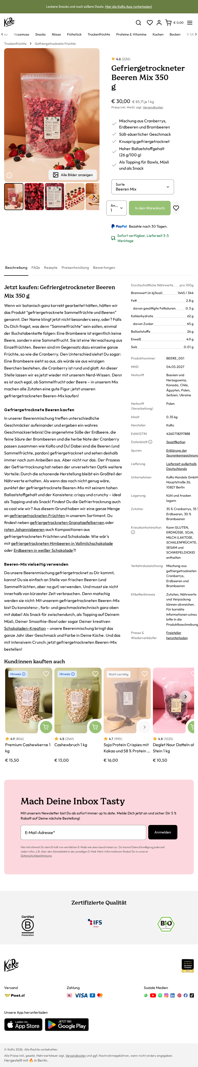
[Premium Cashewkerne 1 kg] (28, 715)
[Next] (196, 34)
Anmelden (162, 832)
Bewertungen (104, 267)
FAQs (35, 267)
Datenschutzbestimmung (36, 855)
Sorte (120, 184)
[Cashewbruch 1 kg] (78, 715)
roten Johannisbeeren (24, 529)
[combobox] (141, 189)
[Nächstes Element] (94, 196)
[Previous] (2, 34)
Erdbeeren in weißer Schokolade (43, 550)
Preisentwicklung (75, 267)
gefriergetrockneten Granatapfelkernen (67, 522)
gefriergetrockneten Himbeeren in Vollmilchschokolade (62, 543)
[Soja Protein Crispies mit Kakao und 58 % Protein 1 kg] (127, 715)
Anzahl (115, 205)
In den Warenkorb (149, 208)
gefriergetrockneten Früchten (37, 515)
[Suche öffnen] (138, 23)
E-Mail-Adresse (40, 832)
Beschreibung (16, 267)
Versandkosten (153, 107)
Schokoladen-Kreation (25, 628)
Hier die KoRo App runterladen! (128, 6)
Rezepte (50, 267)
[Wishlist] (150, 23)
